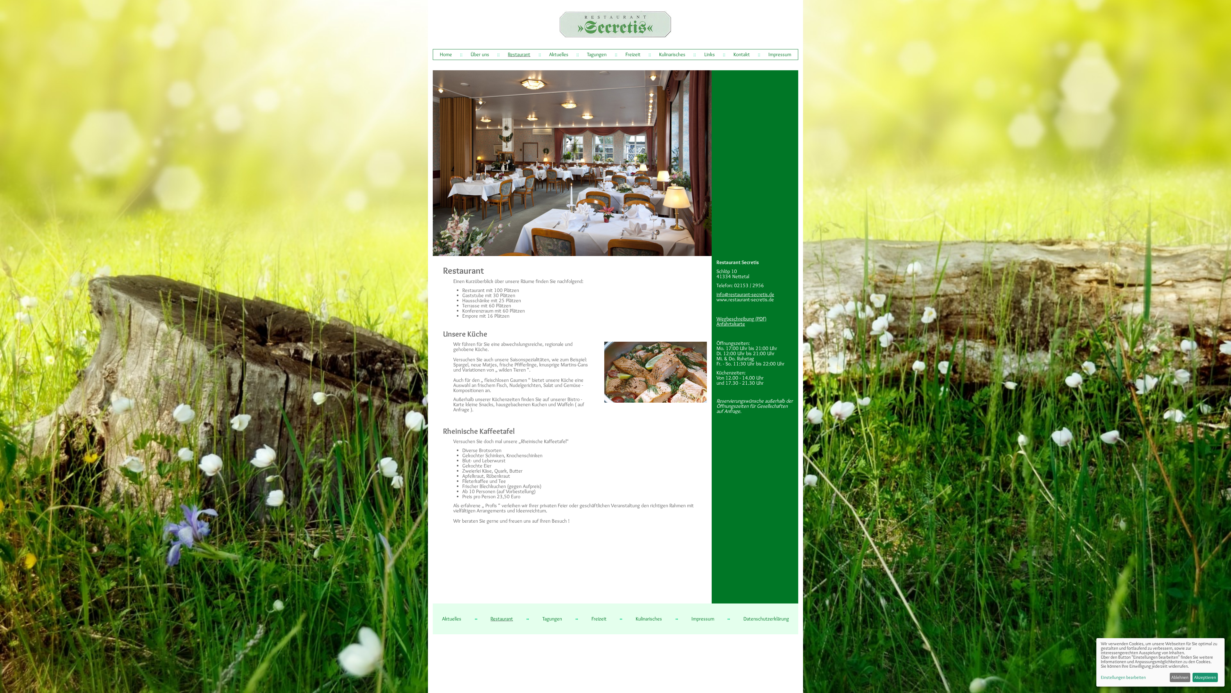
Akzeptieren (1205, 677)
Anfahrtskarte (730, 324)
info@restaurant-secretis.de (745, 294)
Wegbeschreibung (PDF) (741, 319)
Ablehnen (1179, 677)
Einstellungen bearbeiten (1123, 677)
